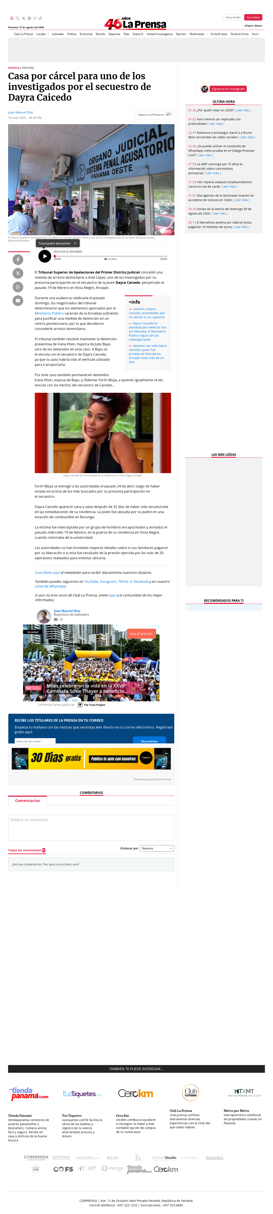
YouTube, (91, 581)
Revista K (139, 1159)
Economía (86, 34)
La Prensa (62, 1158)
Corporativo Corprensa (38, 1158)
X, (130, 581)
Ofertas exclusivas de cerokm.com (152, 779)
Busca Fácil (216, 1159)
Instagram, (108, 581)
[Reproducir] (44, 256)
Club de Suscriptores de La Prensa (36, 1170)
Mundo (100, 34)
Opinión (181, 34)
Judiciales (58, 34)
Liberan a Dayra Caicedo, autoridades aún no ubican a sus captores (147, 313)
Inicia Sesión (233, 17)
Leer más (242, 110)
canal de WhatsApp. (51, 586)
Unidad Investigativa (160, 34)
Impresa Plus (114, 1169)
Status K (138, 34)
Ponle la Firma (239, 34)
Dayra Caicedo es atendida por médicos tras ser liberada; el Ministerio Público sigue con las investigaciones (148, 331)
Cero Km (166, 1169)
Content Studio (164, 1158)
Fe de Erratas (219, 34)
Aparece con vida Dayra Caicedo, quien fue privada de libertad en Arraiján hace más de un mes (148, 354)
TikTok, (123, 581)
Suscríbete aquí (47, 572)
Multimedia (197, 34)
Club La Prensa (23, 34)
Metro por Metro (88, 1169)
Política (71, 34)
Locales (41, 34)
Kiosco (258, 25)
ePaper (248, 25)
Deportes (114, 34)
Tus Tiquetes (190, 1159)
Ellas (126, 34)
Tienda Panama (140, 1170)
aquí (112, 595)
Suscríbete (253, 17)
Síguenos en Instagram (228, 89)
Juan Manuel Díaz (20, 112)
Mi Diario (88, 1159)
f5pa (63, 1169)
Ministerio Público (49, 313)
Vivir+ (255, 34)
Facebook (140, 581)
